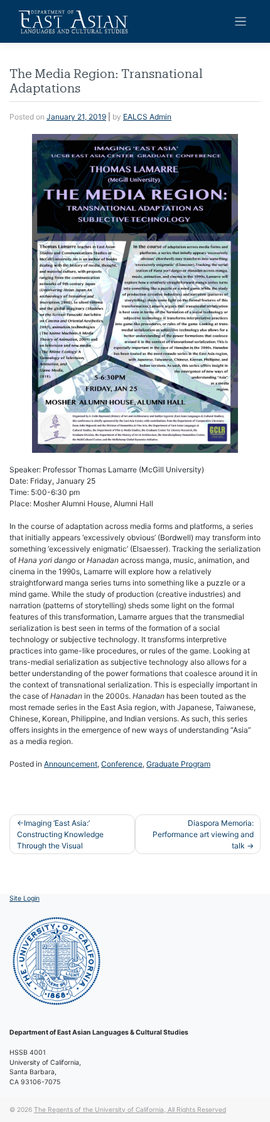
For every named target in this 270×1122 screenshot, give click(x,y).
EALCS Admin (147, 116)
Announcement (70, 764)
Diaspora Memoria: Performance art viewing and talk (203, 834)
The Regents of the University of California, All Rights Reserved (130, 1109)
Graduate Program (178, 764)
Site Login (24, 898)
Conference (122, 764)
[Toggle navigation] (241, 22)
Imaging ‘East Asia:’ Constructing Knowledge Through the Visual (60, 834)
